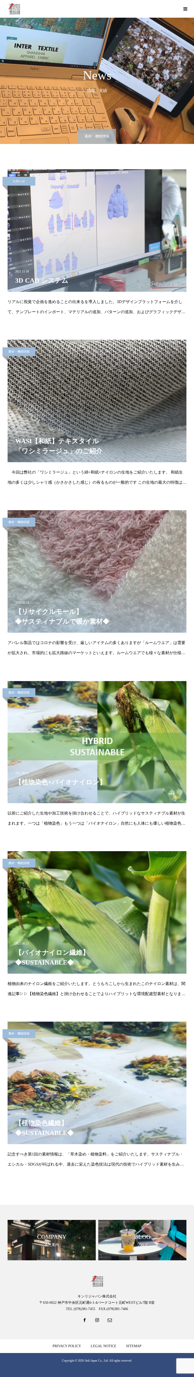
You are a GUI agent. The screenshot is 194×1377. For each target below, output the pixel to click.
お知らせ (19, 181)
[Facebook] (84, 1321)
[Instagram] (97, 1321)
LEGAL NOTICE (103, 1346)
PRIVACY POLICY (67, 1346)
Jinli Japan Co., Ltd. (97, 1360)
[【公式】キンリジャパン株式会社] (14, 9)
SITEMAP (133, 1346)
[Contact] (109, 1321)
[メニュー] (185, 9)
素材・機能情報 (19, 351)
